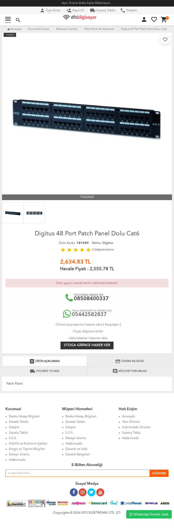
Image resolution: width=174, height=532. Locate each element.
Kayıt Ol (75, 10)
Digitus (107, 243)
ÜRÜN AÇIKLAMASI (44, 361)
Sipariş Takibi (103, 10)
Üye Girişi (50, 10)
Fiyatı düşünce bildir (87, 331)
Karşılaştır (112, 324)
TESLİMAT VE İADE (44, 371)
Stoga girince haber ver (87, 345)
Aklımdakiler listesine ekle (87, 338)
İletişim (128, 10)
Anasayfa (15, 29)
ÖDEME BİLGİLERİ (129, 361)
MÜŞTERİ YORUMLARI (129, 371)
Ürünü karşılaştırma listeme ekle (78, 324)
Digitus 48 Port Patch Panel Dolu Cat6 (144, 29)
